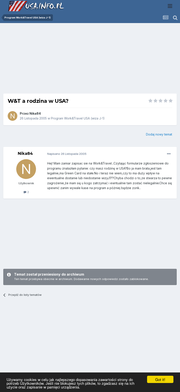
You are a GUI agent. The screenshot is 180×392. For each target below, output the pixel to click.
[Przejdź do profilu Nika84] (12, 116)
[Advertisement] (90, 60)
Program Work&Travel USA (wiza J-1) (78, 118)
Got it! (160, 379)
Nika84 (35, 113)
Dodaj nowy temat (159, 134)
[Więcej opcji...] (168, 154)
